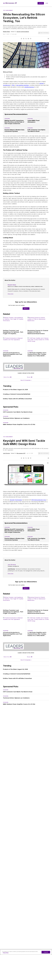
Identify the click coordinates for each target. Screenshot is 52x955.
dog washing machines (22, 85)
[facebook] (21, 38)
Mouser (29, 377)
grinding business (29, 87)
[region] (26, 952)
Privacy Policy (5, 952)
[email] (30, 38)
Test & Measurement (8, 10)
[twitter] (26, 38)
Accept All (46, 952)
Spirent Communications (23, 31)
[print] (48, 38)
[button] (4, 3)
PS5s (13, 85)
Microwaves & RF (21, 453)
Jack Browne (6, 453)
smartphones (6, 85)
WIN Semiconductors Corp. (38, 500)
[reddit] (28, 38)
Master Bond (7, 377)
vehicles (41, 83)
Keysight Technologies (16, 500)
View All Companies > (26, 380)
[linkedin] (23, 38)
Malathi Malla (6, 31)
